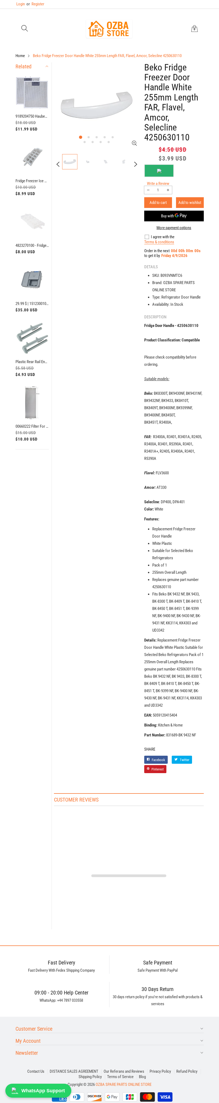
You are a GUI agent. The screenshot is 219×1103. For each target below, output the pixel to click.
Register (35, 4)
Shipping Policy (90, 1076)
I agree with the (162, 236)
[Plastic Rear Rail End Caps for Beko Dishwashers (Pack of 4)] (32, 338)
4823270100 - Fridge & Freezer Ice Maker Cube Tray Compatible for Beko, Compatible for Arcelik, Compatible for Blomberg (32, 245)
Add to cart (158, 202)
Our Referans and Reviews (124, 1071)
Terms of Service (120, 1076)
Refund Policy (186, 1071)
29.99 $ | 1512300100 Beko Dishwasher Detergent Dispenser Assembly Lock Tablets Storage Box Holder (32, 303)
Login (20, 4)
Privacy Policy (160, 1071)
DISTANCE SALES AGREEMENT (74, 1071)
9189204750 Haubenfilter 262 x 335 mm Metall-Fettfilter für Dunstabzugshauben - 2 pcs (32, 116)
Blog (142, 1076)
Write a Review (158, 183)
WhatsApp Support (43, 1090)
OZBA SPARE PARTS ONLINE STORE (123, 1084)
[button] (24, 28)
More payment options (174, 227)
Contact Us (35, 1071)
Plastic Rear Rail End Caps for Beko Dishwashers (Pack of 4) (32, 361)
